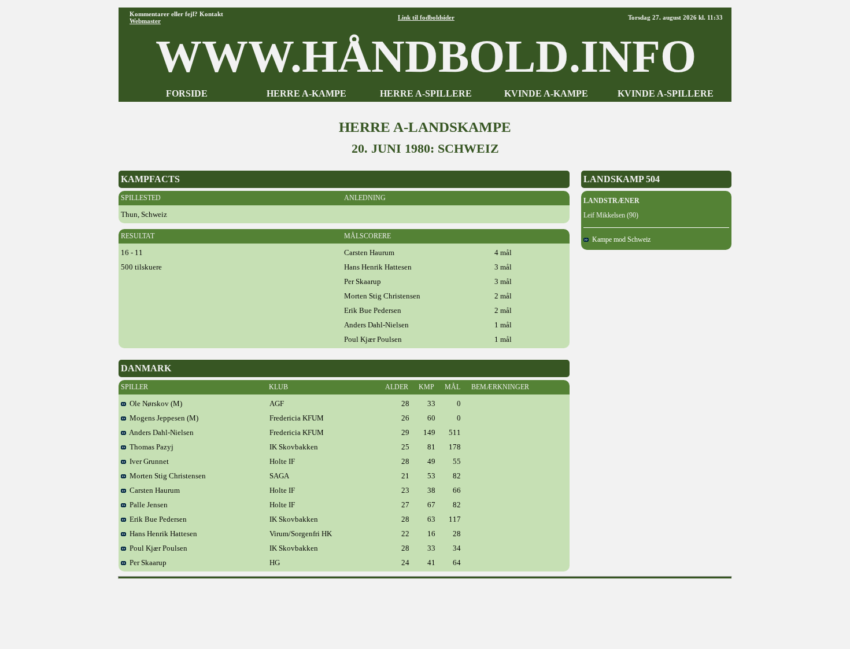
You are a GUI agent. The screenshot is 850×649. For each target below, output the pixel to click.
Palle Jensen (147, 504)
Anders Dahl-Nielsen (160, 432)
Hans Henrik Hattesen (161, 533)
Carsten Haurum (153, 490)
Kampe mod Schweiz (620, 239)
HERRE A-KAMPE (306, 93)
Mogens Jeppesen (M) (162, 418)
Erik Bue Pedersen (156, 519)
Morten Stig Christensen (166, 475)
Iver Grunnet (147, 461)
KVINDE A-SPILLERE (666, 93)
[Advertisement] (425, 610)
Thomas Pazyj (149, 447)
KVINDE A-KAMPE (546, 93)
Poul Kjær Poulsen (156, 548)
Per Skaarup (146, 562)
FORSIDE (187, 93)
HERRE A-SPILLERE (426, 93)
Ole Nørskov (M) (154, 403)
